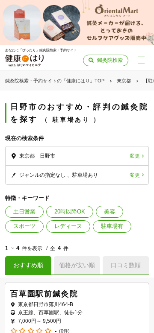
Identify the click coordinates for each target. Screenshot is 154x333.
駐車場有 (112, 226)
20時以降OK (69, 211)
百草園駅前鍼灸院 (44, 293)
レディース (68, 226)
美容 (109, 211)
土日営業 (24, 211)
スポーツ (24, 226)
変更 (135, 155)
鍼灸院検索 (110, 60)
